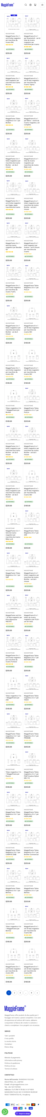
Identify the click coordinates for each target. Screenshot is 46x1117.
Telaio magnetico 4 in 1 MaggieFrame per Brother (13, 410)
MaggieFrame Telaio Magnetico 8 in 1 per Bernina (13, 891)
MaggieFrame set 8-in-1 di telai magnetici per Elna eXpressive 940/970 (14, 618)
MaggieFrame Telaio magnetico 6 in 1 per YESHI (31, 698)
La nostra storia (10, 1041)
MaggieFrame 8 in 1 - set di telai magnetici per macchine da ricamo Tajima (31, 82)
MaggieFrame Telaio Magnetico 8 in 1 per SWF (13, 575)
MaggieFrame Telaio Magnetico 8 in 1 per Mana (13, 814)
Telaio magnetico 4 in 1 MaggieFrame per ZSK (13, 698)
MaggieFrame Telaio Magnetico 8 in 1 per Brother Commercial (31, 852)
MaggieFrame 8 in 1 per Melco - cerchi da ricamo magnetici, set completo (32, 122)
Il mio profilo (9, 1038)
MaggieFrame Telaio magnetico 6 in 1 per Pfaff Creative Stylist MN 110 (31, 775)
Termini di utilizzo (11, 1069)
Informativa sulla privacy (13, 1060)
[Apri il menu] (42, 5)
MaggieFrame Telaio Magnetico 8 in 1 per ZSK (31, 533)
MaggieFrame (10, 33)
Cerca (25, 5)
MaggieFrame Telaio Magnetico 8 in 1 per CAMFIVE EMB (13, 852)
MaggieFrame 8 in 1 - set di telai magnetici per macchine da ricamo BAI (13, 39)
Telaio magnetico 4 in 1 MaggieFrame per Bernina (13, 929)
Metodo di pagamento (12, 1058)
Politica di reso (10, 1066)
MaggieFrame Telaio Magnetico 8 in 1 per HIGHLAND (31, 814)
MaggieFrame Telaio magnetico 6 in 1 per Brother (13, 121)
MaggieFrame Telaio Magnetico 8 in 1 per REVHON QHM (31, 658)
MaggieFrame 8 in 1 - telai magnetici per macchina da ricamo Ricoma (13, 82)
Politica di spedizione (12, 1063)
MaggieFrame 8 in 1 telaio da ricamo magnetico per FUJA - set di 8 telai (31, 618)
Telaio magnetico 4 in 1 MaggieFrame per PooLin (13, 774)
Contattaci (8, 1044)
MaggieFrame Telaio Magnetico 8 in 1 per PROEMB (31, 736)
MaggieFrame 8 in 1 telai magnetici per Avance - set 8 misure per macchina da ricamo (31, 247)
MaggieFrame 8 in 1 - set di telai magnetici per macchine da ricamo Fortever (13, 659)
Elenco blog (9, 1047)
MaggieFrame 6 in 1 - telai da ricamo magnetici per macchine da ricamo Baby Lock (31, 163)
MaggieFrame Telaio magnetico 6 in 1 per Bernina (31, 891)
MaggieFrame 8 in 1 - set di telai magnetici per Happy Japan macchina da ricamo (13, 204)
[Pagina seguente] (37, 993)
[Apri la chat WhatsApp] (5, 1112)
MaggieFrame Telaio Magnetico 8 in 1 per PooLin (31, 288)
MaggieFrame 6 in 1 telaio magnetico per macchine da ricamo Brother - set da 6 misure (13, 163)
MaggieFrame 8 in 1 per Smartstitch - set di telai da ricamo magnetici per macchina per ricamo (32, 40)
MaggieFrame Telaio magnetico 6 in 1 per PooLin (31, 410)
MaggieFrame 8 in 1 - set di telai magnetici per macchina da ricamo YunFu (13, 289)
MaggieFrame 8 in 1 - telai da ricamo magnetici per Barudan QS (14, 246)
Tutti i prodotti (10, 1036)
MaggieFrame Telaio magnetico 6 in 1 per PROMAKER (13, 736)
